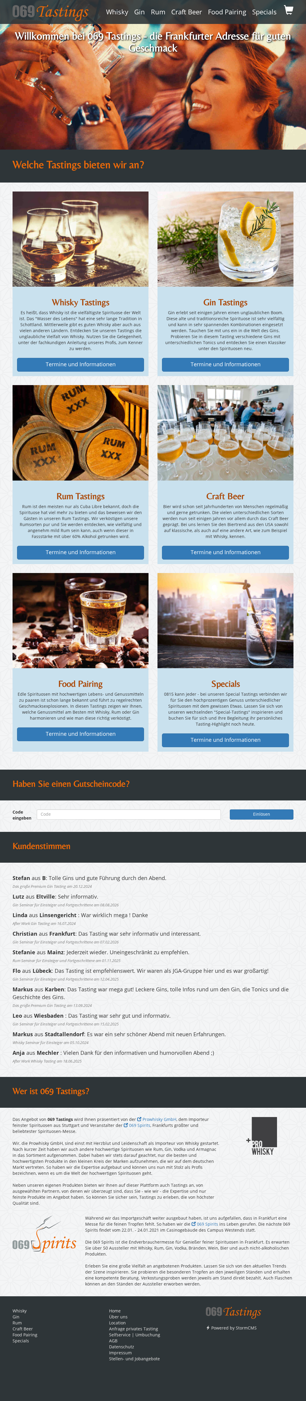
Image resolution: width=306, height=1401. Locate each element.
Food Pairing (227, 12)
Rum (158, 12)
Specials (264, 12)
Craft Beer (186, 12)
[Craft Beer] (225, 433)
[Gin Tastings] (225, 239)
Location (117, 1323)
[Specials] (225, 621)
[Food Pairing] (81, 621)
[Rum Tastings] (81, 433)
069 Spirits (139, 1126)
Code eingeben (20, 815)
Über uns (118, 1317)
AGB (113, 1341)
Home (115, 1311)
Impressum (120, 1353)
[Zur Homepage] (233, 1311)
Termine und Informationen (81, 364)
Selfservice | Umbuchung (134, 1335)
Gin (139, 12)
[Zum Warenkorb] (288, 12)
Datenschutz (121, 1347)
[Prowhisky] (262, 1136)
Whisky (117, 12)
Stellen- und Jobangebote (134, 1359)
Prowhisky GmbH (158, 1120)
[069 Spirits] (44, 1234)
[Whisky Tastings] (81, 239)
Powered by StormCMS (233, 1328)
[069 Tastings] (50, 11)
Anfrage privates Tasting (133, 1329)
